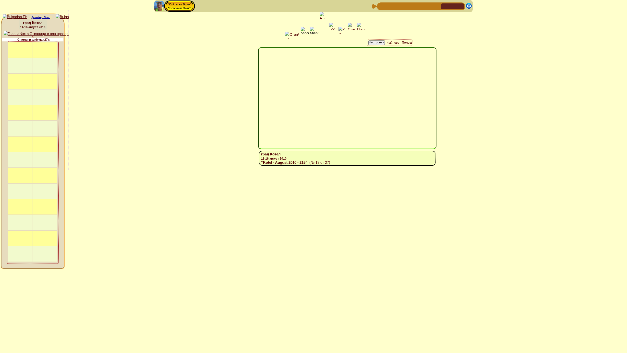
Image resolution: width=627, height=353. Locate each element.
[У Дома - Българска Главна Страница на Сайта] (453, 6)
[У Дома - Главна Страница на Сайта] (445, 6)
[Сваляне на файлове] (428, 6)
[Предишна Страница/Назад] (381, 6)
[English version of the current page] (14, 17)
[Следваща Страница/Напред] (389, 6)
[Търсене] (436, 6)
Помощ (407, 42)
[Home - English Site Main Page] (460, 6)
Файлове (393, 42)
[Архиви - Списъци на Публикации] (397, 6)
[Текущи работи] (413, 6)
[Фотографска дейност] (420, 6)
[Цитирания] (405, 6)
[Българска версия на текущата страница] (67, 17)
